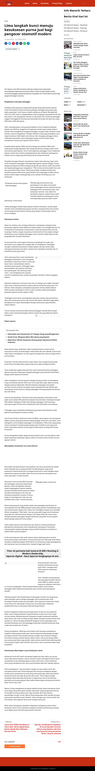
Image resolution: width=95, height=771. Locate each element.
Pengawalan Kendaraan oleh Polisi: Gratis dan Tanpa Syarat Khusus (80, 116)
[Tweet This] (9, 43)
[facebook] (81, 3)
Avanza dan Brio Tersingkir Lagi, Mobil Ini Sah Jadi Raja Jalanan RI (81, 135)
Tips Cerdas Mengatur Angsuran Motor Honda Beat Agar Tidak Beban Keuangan (81, 65)
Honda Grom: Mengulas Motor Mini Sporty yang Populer (28, 337)
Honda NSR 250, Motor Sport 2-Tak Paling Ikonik (81, 125)
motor (75, 41)
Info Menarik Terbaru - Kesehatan (76, 25)
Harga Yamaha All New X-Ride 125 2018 (81, 56)
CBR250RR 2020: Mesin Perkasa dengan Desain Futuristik (80, 45)
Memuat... (67, 14)
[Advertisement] (38, 13)
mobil (74, 73)
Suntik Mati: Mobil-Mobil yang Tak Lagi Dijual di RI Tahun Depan (81, 144)
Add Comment (15, 746)
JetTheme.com (60, 768)
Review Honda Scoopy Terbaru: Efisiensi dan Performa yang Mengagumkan (80, 155)
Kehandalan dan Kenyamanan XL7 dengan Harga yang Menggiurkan (33, 334)
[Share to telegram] (28, 43)
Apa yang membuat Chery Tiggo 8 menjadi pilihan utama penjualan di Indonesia (81, 78)
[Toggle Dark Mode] (85, 3)
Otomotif (79, 41)
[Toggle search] (89, 3)
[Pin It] (13, 43)
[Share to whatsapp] (24, 43)
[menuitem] (27, 3)
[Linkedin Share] (17, 43)
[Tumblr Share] (20, 43)
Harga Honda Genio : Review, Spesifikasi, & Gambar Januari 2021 (80, 90)
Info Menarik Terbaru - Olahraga (75, 28)
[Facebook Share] (5, 43)
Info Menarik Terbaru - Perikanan (75, 31)
